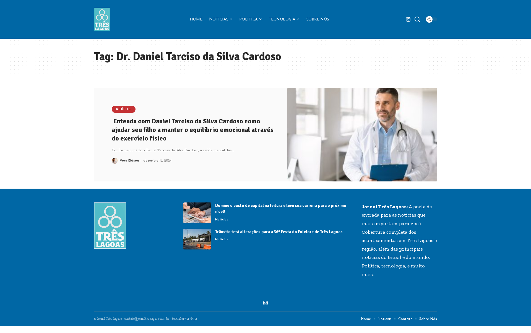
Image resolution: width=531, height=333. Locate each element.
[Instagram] (408, 19)
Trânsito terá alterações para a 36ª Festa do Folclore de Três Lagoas (279, 231)
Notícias (123, 109)
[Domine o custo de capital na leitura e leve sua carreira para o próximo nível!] (197, 212)
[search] (417, 19)
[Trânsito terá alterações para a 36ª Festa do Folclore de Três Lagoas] (197, 239)
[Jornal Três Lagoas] (102, 19)
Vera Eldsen (129, 160)
